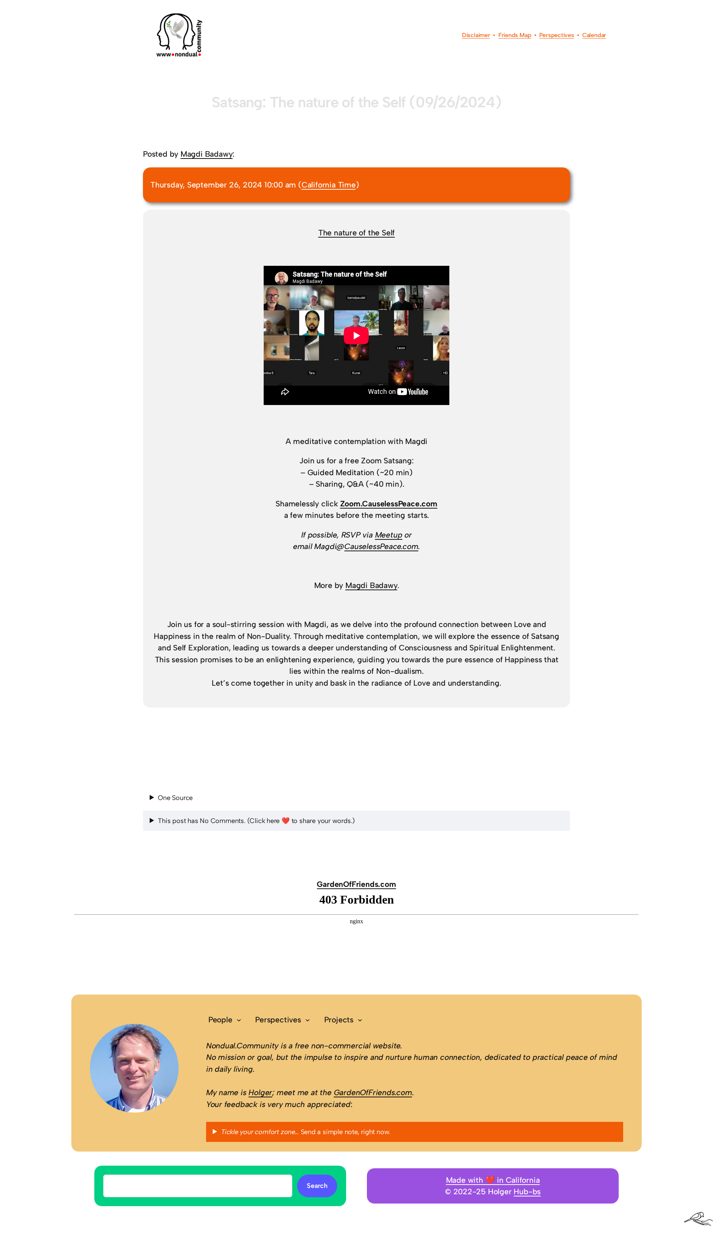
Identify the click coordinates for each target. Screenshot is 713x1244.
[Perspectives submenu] (307, 1020)
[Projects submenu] (360, 1020)
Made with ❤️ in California (493, 1180)
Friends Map (514, 35)
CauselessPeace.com (381, 546)
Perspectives (556, 35)
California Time (329, 184)
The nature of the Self (356, 232)
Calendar (594, 35)
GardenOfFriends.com (356, 884)
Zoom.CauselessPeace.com (388, 503)
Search (317, 1186)
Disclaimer (476, 35)
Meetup (389, 534)
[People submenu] (239, 1020)
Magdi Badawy (206, 154)
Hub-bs (527, 1191)
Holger (260, 1092)
